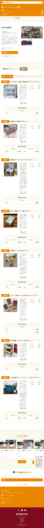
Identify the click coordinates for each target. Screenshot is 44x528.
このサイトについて (5, 501)
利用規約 (3, 503)
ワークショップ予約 (9, 18)
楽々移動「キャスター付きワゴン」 (21, 340)
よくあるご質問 (22, 492)
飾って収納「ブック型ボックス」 (21, 211)
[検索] (41, 76)
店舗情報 (3, 10)
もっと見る (21, 461)
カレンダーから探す (8, 76)
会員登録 (4, 480)
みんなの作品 (4, 14)
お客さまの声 (3, 492)
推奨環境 (22, 520)
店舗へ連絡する (5, 52)
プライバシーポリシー (22, 516)
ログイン (4, 476)
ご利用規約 (22, 518)
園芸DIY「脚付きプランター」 (20, 121)
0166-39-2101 (10, 48)
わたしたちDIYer (6, 498)
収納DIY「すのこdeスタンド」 (20, 251)
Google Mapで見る (6, 56)
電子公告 (22, 521)
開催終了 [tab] (23, 69)
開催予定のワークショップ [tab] (10, 69)
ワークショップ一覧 (5, 12)
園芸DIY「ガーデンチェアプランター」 (23, 160)
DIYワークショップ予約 (8, 495)
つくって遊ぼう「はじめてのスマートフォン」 (25, 295)
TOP (2, 18)
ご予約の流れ (9, 492)
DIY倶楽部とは (6, 490)
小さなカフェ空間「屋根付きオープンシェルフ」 (25, 82)
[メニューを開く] (41, 2)
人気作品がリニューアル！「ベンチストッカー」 (25, 377)
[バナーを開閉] (33, 462)
